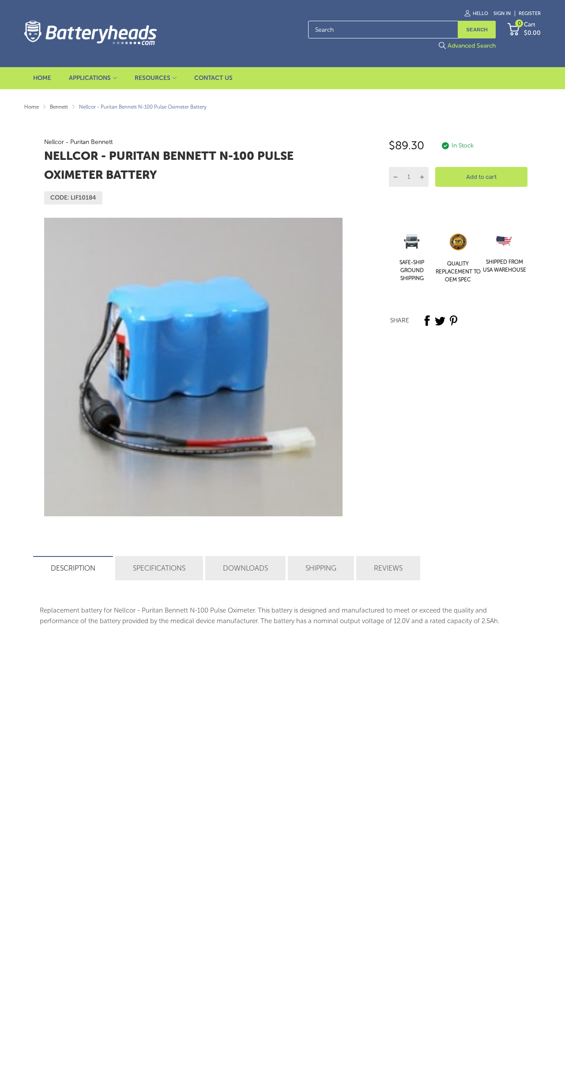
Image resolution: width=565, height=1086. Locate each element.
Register (530, 13)
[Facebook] (427, 320)
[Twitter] (440, 320)
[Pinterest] (453, 320)
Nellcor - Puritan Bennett (78, 142)
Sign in (502, 13)
